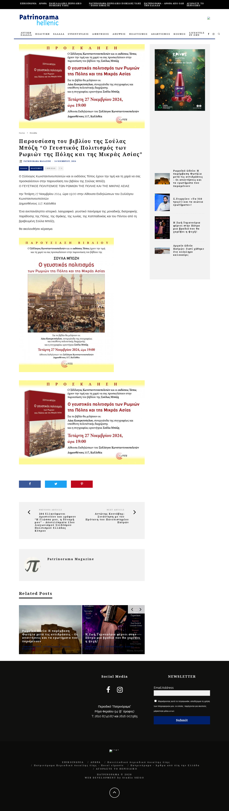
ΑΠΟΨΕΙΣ (119, 33)
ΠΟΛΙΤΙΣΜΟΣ (138, 33)
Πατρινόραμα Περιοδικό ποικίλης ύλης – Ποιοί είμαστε (115, 4)
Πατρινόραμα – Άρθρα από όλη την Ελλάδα (164, 4)
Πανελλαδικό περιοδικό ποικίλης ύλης (65, 4)
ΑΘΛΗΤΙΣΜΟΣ (160, 33)
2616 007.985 (128, 716)
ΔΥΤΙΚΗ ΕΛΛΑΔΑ (26, 33)
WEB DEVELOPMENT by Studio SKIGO (114, 777)
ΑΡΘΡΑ (43, 3)
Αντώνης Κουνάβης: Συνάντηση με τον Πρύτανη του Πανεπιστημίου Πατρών (107, 518)
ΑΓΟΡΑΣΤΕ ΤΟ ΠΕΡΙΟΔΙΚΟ (195, 4)
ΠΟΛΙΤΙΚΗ (42, 33)
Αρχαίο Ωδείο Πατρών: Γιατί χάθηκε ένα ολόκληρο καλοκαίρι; (188, 250)
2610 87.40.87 (104, 716)
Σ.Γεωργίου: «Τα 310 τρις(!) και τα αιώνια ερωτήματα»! (188, 201)
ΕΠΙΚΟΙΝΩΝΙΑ (28, 3)
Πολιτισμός (36, 168)
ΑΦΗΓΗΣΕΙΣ (100, 33)
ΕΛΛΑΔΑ (58, 33)
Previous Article (50, 510)
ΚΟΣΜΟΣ (180, 33)
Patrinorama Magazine (37, 161)
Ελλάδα (23, 168)
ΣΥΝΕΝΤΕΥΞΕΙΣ (78, 33)
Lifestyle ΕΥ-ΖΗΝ (197, 33)
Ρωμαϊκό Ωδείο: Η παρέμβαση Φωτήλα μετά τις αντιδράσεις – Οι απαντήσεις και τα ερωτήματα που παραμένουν (188, 178)
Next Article (116, 510)
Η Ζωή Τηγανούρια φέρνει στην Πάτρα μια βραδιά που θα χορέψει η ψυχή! (186, 227)
